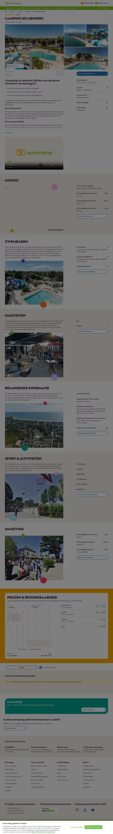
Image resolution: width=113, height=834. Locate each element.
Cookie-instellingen (77, 827)
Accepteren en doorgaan (93, 827)
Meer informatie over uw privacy (43, 832)
